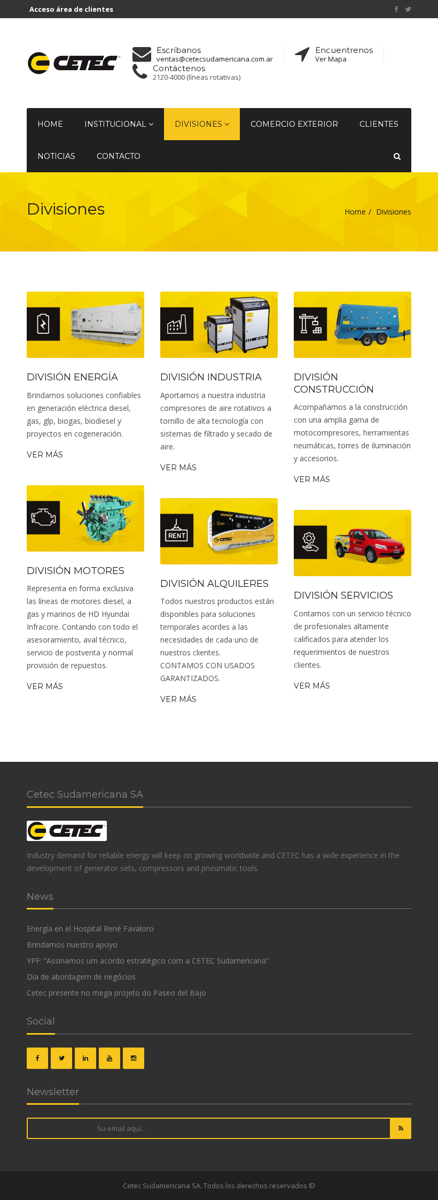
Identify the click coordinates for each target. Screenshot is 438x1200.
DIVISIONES (199, 124)
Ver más (45, 455)
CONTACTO (118, 156)
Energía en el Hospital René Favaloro (90, 928)
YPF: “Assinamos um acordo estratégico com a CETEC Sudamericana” (148, 961)
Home (50, 124)
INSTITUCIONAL (116, 124)
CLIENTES (378, 124)
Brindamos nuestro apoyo (72, 944)
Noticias (56, 156)
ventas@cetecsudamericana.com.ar (215, 59)
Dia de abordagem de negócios (81, 977)
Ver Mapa (331, 59)
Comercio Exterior (294, 124)
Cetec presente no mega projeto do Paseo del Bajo (116, 993)
